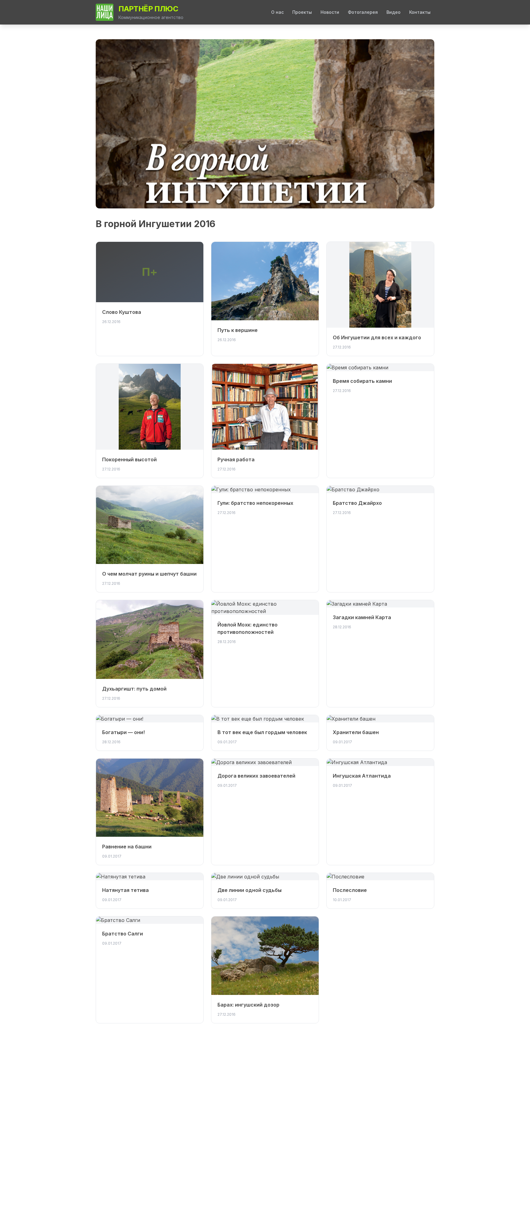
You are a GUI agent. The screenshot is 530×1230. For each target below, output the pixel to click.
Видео (393, 12)
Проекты (302, 12)
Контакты (420, 12)
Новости (330, 12)
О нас (277, 12)
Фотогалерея (363, 12)
